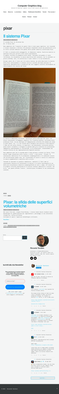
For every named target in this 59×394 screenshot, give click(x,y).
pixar (9, 195)
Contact (35, 16)
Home (4, 12)
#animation (46, 317)
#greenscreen (34, 304)
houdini (37, 225)
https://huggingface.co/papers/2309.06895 (42, 345)
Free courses (51, 12)
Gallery (25, 12)
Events (24, 16)
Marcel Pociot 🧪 (38, 361)
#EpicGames (34, 315)
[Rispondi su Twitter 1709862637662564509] (32, 331)
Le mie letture (18, 12)
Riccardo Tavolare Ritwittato (43, 271)
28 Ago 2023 (48, 361)
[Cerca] (24, 237)
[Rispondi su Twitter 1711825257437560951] (32, 306)
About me (10, 12)
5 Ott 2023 (43, 312)
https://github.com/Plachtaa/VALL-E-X (41, 370)
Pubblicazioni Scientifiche (34, 12)
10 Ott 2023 (43, 286)
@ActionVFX (42, 289)
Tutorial (44, 12)
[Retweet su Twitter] (34, 271)
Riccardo (15, 39)
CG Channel (36, 286)
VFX (6, 223)
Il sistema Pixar (16, 36)
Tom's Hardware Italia (39, 274)
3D (4, 223)
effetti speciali (30, 225)
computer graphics (20, 225)
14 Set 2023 (41, 337)
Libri (5, 193)
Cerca (4, 234)
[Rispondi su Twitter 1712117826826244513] (32, 280)
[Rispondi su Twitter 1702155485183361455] (32, 355)
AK (34, 337)
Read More (6, 219)
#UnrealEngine (34, 316)
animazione (10, 225)
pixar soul (9, 227)
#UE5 (32, 328)
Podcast (29, 16)
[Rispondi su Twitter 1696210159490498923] (32, 373)
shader (14, 227)
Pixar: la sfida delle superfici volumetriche (27, 204)
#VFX (37, 297)
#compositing (41, 304)
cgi (15, 225)
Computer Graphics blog (29, 5)
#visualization (41, 319)
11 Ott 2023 (48, 274)
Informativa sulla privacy (14, 293)
